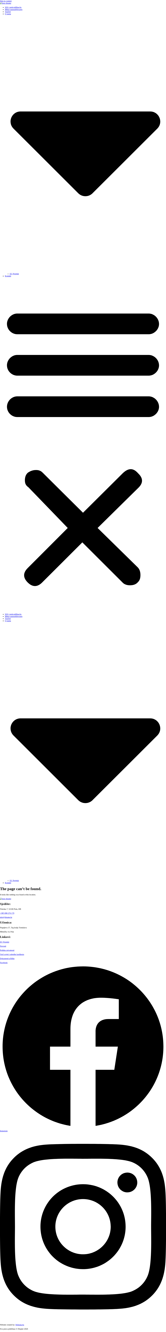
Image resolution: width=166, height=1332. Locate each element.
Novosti (3, 946)
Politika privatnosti (7, 950)
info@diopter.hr (6, 917)
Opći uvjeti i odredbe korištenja (12, 954)
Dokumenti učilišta (7, 959)
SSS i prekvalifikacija (13, 7)
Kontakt (8, 276)
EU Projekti (14, 274)
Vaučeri (8, 12)
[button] (83, 445)
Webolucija (19, 1325)
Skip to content (6, 1)
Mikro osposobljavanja (13, 9)
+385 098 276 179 (7, 913)
